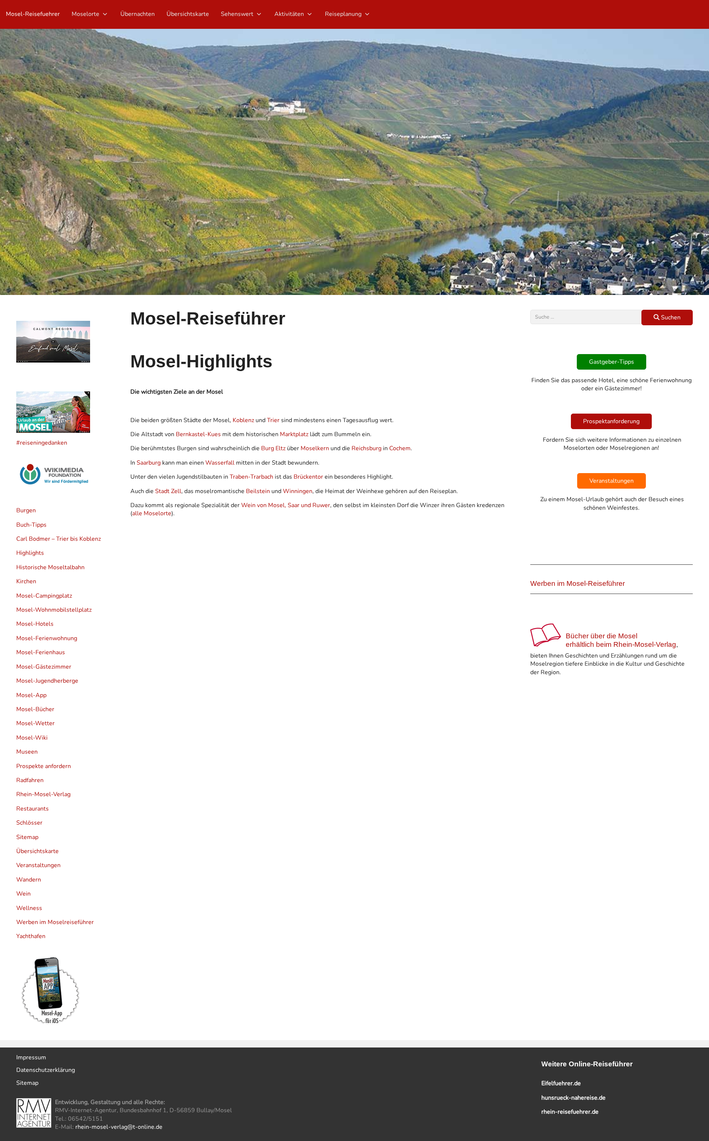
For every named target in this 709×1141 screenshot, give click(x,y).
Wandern (28, 880)
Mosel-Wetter (35, 723)
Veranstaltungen (38, 865)
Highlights (30, 553)
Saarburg (149, 463)
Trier (273, 420)
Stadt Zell (168, 491)
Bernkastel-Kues (198, 434)
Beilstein (258, 491)
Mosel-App (31, 695)
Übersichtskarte (37, 851)
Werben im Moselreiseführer (55, 922)
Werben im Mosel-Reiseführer (577, 583)
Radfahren (30, 780)
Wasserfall (219, 463)
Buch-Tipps (31, 525)
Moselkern (315, 448)
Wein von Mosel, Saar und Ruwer (285, 505)
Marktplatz (294, 434)
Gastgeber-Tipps (611, 362)
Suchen (670, 317)
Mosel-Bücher (35, 709)
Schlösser (29, 823)
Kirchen (26, 581)
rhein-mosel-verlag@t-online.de (118, 1127)
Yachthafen (30, 936)
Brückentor (308, 477)
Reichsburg (366, 448)
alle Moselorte (151, 513)
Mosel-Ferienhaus (40, 652)
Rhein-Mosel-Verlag (43, 794)
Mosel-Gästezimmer (43, 667)
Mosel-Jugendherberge (47, 681)
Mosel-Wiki (32, 738)
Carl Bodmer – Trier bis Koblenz (58, 539)
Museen (27, 752)
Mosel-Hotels (35, 624)
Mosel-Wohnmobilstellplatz (54, 610)
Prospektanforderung (611, 421)
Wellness (29, 908)
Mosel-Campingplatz (44, 596)
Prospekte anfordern (43, 766)
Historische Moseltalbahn (50, 567)
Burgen (26, 510)
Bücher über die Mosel (601, 636)
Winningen (297, 491)
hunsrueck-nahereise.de (573, 1098)
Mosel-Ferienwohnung (46, 638)
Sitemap (27, 837)
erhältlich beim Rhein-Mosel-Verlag (621, 644)
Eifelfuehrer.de (561, 1083)
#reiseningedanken (41, 443)
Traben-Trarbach (251, 477)
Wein (23, 894)
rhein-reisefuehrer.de (570, 1112)
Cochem (400, 448)
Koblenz (243, 420)
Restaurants (32, 809)
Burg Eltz (273, 448)
